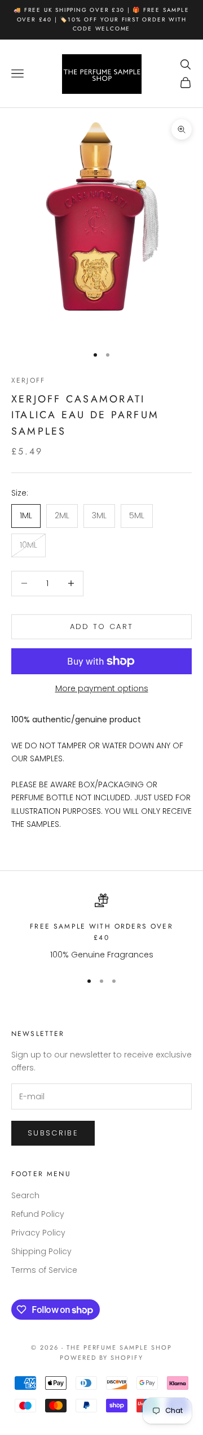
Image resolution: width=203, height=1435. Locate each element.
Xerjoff (28, 380)
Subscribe (53, 1133)
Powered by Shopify (102, 1357)
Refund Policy (37, 1214)
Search (25, 1195)
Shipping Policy (41, 1251)
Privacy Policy (38, 1232)
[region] (101, 927)
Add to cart (102, 626)
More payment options (101, 688)
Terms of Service (44, 1270)
